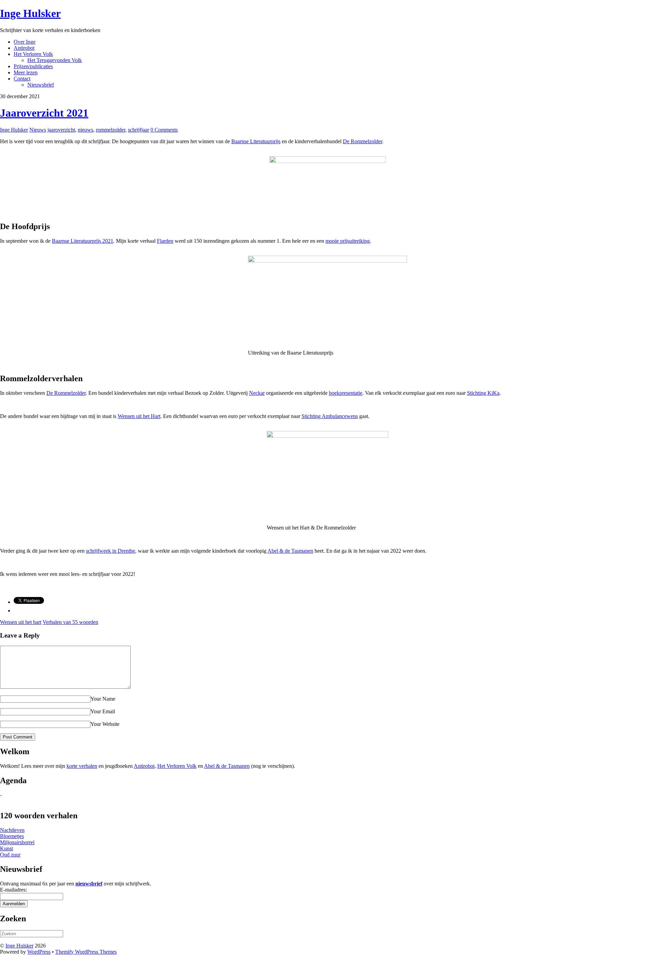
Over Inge (24, 42)
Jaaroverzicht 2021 (44, 113)
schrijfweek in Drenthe (110, 551)
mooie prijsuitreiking (347, 241)
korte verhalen (82, 766)
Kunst (6, 848)
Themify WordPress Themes (86, 952)
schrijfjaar (138, 130)
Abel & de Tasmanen (290, 551)
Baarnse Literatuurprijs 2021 (82, 241)
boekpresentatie (345, 393)
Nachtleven (12, 830)
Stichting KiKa (483, 393)
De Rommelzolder (362, 141)
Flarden (165, 241)
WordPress (38, 952)
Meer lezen (26, 72)
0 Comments (164, 130)
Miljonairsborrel (17, 842)
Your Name (102, 699)
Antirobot (24, 48)
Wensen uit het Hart (139, 416)
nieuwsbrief (88, 883)
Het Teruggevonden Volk (54, 60)
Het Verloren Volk (33, 54)
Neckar (257, 393)
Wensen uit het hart (20, 622)
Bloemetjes (12, 836)
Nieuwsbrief (40, 85)
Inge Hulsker (14, 130)
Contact (22, 78)
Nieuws (37, 130)
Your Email (102, 711)
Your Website (104, 724)
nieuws (85, 130)
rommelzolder (110, 130)
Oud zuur (10, 854)
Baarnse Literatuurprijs (255, 141)
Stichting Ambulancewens (330, 416)
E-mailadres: (13, 890)
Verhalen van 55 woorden (70, 622)
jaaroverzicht (61, 130)
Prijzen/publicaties (33, 66)
